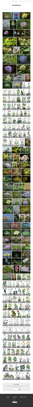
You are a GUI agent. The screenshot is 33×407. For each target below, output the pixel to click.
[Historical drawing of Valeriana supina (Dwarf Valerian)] (19, 120)
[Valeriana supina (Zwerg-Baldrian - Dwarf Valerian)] (22, 218)
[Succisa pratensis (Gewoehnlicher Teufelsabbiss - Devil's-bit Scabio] (25, 202)
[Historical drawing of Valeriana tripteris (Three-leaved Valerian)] (25, 120)
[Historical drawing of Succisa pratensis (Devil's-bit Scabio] (17, 113)
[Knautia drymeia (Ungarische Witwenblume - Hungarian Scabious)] (5, 292)
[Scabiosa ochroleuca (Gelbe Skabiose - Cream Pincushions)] (7, 202)
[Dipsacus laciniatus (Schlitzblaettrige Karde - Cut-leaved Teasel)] (23, 150)
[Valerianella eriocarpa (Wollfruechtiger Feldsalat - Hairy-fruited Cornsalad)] (16, 330)
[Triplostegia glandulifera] (23, 376)
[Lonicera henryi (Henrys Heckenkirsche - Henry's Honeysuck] (5, 284)
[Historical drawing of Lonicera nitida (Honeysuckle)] (23, 99)
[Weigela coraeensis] (17, 352)
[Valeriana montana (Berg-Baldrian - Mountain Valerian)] (19, 78)
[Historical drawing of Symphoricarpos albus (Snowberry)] (21, 113)
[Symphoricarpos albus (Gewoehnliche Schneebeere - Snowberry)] (10, 158)
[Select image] (3, 18)
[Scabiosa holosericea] (23, 59)
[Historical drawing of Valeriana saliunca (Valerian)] (25, 113)
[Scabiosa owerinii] (17, 85)
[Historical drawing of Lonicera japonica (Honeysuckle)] (18, 99)
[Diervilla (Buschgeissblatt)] (28, 337)
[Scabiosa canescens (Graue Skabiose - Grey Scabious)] (27, 187)
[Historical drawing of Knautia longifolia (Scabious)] (5, 99)
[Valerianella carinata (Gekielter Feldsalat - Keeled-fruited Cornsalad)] (22, 330)
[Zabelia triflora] (9, 376)
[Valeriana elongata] (14, 284)
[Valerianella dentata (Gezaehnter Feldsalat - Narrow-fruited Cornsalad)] (27, 330)
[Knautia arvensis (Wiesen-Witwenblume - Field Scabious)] (23, 24)
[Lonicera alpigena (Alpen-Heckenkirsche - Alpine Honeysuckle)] (8, 16)
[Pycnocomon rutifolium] (27, 376)
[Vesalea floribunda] (13, 352)
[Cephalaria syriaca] (5, 314)
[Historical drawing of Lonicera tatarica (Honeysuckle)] (15, 134)
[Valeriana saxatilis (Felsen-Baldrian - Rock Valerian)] (16, 218)
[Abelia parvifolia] (19, 337)
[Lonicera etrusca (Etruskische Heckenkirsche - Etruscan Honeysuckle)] (17, 158)
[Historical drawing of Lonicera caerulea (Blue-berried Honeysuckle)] (9, 106)
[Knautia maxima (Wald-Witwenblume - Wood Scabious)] (14, 165)
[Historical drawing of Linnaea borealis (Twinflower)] (13, 99)
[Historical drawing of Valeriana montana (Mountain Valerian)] (5, 120)
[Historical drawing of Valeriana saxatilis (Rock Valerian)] (14, 120)
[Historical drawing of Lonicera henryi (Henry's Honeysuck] (10, 134)
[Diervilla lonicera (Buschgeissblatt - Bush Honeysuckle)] (23, 337)
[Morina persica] (14, 344)
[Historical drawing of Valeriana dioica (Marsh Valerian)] (28, 113)
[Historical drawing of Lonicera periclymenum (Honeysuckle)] (18, 106)
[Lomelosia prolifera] (23, 69)
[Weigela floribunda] (27, 78)
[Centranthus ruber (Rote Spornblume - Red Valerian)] (27, 142)
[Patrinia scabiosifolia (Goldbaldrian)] (18, 344)
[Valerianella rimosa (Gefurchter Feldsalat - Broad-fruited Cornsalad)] (16, 226)
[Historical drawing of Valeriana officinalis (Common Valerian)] (9, 120)
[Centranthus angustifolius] (16, 269)
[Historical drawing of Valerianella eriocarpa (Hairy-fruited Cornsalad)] (9, 127)
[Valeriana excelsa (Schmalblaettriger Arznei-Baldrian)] (25, 158)
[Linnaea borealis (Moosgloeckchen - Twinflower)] (19, 33)
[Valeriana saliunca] (7, 261)
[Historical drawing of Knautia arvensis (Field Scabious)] (9, 99)
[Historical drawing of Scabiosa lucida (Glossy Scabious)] (9, 113)
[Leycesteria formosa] (5, 368)
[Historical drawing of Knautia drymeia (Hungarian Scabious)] (28, 127)
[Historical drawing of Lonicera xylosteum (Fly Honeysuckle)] (24, 106)
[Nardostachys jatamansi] (24, 360)
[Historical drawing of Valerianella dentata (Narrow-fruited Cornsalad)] (5, 127)
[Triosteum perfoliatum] (11, 368)
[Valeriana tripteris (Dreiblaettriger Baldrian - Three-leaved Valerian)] (27, 218)
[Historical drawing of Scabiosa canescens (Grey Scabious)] (28, 106)
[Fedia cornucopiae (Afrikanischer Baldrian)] (5, 344)
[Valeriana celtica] (18, 284)
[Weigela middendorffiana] (28, 368)
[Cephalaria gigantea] (24, 16)
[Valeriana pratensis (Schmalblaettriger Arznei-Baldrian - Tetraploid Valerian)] (8, 218)
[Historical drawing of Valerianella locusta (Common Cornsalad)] (14, 127)
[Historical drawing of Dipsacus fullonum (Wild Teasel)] (18, 92)
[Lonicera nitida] (9, 337)
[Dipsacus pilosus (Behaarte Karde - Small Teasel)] (28, 150)
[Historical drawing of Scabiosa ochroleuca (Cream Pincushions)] (13, 113)
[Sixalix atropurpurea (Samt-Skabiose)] (9, 352)
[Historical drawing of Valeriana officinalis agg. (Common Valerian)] (22, 142)
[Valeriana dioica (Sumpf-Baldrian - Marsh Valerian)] (25, 261)
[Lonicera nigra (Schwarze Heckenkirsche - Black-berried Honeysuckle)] (16, 179)
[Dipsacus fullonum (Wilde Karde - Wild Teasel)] (13, 24)
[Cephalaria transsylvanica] (7, 240)
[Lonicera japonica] (19, 277)
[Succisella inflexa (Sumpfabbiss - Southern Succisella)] (21, 322)
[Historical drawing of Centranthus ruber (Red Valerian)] (28, 85)
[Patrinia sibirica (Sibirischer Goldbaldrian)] (23, 344)
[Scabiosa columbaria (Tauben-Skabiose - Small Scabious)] (7, 194)
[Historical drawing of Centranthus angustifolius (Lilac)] (24, 85)
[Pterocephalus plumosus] (4, 352)
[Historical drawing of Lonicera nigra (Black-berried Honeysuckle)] (13, 106)
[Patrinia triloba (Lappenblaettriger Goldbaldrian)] (28, 344)
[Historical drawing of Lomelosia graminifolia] (5, 134)
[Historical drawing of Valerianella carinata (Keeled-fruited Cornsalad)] (28, 120)
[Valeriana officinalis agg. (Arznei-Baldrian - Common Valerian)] (24, 210)
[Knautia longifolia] (25, 240)
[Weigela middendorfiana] (9, 360)
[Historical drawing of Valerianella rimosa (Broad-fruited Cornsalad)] (18, 127)
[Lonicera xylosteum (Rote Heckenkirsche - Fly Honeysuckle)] (25, 50)
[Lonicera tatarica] (16, 50)
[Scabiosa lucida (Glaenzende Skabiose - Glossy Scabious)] (10, 69)
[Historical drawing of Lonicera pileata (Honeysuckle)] (28, 99)
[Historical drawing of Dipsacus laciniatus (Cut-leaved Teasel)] (23, 92)
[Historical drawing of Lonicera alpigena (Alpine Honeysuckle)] (4, 106)
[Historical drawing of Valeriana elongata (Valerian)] (25, 134)
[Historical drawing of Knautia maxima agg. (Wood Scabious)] (16, 142)
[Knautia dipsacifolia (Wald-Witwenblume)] (16, 247)
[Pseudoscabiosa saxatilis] (18, 376)
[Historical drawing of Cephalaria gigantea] (5, 92)
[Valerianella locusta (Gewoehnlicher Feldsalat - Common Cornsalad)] (7, 226)
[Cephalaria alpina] (16, 233)
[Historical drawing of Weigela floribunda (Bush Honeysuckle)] (23, 127)
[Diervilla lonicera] (15, 360)
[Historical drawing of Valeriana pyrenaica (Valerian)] (28, 134)
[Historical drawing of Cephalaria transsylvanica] (14, 92)
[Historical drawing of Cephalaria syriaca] (9, 92)
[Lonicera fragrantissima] (9, 344)
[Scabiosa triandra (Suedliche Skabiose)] (10, 330)
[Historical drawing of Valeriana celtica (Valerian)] (20, 134)
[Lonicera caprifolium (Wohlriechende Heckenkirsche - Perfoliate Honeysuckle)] (7, 179)
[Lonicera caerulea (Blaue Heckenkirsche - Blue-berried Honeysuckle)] (16, 172)
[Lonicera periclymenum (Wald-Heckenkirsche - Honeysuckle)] (16, 16)
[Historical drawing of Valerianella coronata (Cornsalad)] (11, 142)
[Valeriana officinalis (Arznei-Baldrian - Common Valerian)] (24, 277)
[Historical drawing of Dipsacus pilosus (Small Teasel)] (28, 92)
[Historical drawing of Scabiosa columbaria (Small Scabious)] (4, 113)
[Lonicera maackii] (23, 42)
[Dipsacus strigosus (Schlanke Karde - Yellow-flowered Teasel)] (5, 158)
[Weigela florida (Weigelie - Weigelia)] (5, 360)
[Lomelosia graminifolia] (24, 269)
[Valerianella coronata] (25, 254)
